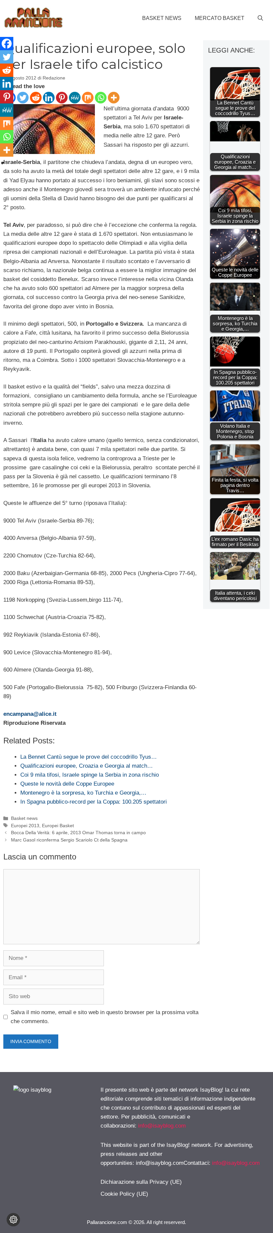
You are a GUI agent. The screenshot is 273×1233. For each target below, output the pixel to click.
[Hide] (2, 163)
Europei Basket (58, 825)
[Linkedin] (49, 97)
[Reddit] (36, 97)
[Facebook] (6, 43)
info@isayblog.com (162, 1126)
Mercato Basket (219, 18)
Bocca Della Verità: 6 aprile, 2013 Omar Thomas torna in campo (78, 832)
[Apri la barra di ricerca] (260, 18)
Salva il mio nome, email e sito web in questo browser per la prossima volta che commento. (104, 1016)
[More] (114, 97)
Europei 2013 (25, 825)
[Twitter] (23, 97)
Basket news (161, 18)
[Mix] (88, 97)
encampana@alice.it (30, 714)
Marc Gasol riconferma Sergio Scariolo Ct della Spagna (69, 840)
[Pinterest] (62, 97)
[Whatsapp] (101, 97)
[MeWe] (75, 97)
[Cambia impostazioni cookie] (13, 1219)
